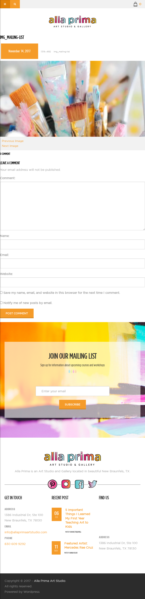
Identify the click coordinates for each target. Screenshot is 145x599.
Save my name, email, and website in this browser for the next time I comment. (61, 292)
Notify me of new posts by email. (27, 302)
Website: (6, 273)
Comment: (7, 178)
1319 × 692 (46, 51)
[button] (137, 4)
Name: (4, 235)
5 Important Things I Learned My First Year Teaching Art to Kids (77, 518)
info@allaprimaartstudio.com (26, 532)
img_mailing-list (62, 51)
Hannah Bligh (73, 553)
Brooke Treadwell (75, 532)
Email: (4, 254)
